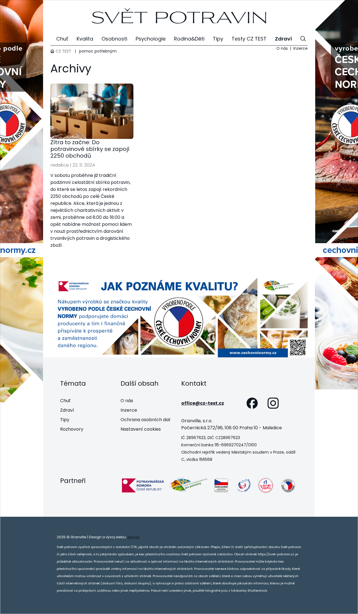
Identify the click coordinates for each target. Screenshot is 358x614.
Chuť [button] (62, 38)
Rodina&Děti (189, 38)
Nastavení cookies (141, 429)
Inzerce (300, 48)
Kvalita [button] (85, 38)
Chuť (65, 400)
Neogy (134, 537)
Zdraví (67, 410)
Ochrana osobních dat (146, 419)
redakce (59, 165)
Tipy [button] (218, 38)
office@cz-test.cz (202, 403)
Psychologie (151, 38)
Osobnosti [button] (114, 38)
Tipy (64, 419)
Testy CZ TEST (249, 38)
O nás (282, 48)
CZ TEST (63, 51)
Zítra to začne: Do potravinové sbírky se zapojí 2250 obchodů (89, 149)
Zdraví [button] (283, 38)
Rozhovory (71, 429)
